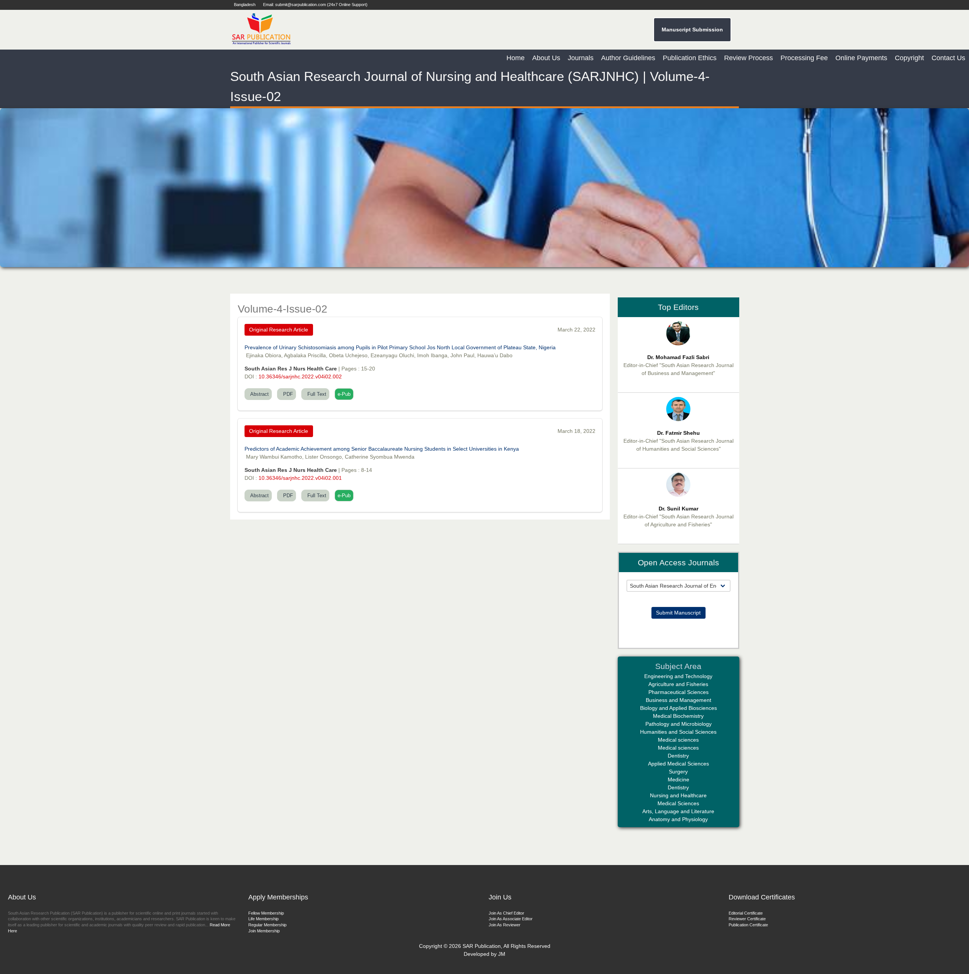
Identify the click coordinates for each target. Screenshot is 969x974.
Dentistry (678, 756)
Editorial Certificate (746, 913)
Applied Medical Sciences (678, 764)
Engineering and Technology (678, 676)
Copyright (909, 58)
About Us (546, 58)
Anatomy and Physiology (678, 819)
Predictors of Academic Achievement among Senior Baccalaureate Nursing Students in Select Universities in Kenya (382, 449)
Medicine (678, 779)
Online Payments (861, 58)
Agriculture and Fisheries (678, 684)
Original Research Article (278, 330)
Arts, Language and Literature (678, 811)
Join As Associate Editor (511, 918)
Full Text (315, 394)
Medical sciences (678, 740)
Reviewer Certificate (747, 918)
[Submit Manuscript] (678, 596)
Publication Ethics (690, 58)
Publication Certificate (748, 925)
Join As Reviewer (504, 925)
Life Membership (263, 918)
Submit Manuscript (678, 613)
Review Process (748, 58)
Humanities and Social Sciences (678, 732)
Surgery (678, 772)
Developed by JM (484, 954)
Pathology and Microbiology (678, 724)
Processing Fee (804, 58)
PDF (286, 394)
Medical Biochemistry (678, 716)
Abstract (258, 394)
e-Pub (344, 394)
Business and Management (678, 700)
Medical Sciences (678, 803)
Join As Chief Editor (506, 913)
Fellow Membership (266, 913)
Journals (581, 58)
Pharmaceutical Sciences (678, 692)
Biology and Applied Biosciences (678, 708)
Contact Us (948, 58)
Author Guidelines (628, 58)
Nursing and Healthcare (678, 795)
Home (515, 58)
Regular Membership (267, 925)
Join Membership (264, 931)
